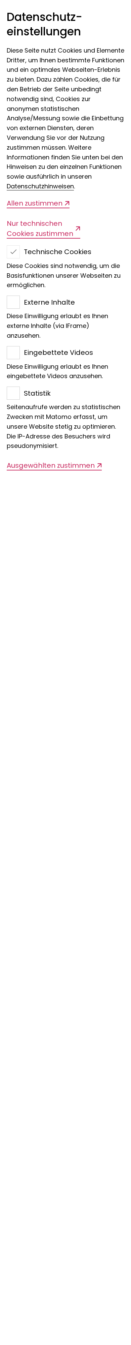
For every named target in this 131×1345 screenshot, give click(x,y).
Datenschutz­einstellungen (44, 24)
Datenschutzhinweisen (40, 186)
